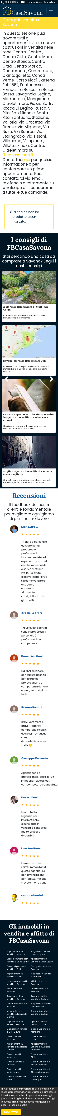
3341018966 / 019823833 (11, 3)
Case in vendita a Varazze (15, 1056)
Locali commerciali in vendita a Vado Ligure (18, 960)
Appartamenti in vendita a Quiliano (40, 997)
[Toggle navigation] (50, 10)
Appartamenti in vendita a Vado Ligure (42, 960)
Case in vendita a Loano (39, 1038)
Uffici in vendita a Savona (39, 990)
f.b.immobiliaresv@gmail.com (41, 2)
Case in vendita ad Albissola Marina (40, 1063)
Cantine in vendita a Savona (17, 1005)
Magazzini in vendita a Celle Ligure (17, 1030)
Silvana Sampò (31, 707)
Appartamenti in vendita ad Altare (15, 1023)
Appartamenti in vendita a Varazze (16, 953)
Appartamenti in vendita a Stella (15, 975)
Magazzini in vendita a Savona (41, 975)
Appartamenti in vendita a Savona (16, 997)
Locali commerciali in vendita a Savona (17, 982)
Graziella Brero (32, 613)
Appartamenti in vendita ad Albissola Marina (17, 1046)
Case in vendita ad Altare (16, 1078)
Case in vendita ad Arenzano (40, 1030)
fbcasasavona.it (17, 155)
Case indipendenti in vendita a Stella (17, 968)
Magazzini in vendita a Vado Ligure (41, 953)
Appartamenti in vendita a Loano (39, 1023)
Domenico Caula (32, 656)
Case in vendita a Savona (15, 1038)
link (14, 1101)
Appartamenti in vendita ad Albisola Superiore (40, 1046)
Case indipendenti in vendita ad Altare (41, 1012)
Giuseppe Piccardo (34, 758)
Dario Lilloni (29, 797)
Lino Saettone (31, 848)
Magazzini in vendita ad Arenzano (41, 1005)
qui (27, 159)
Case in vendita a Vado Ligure (15, 1070)
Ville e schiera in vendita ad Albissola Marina (17, 1014)
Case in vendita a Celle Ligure (39, 1078)
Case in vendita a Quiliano (15, 1063)
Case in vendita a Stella (39, 1056)
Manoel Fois (29, 527)
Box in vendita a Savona (15, 990)
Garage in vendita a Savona (41, 968)
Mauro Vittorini (32, 895)
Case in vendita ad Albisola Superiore (40, 1070)
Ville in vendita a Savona (39, 982)
